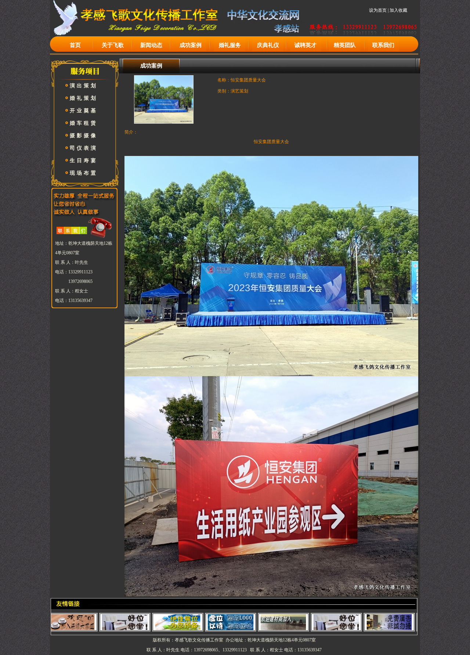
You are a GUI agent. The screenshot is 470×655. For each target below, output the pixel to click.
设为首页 (378, 10)
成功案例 (191, 45)
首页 (75, 45)
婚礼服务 (230, 45)
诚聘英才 (305, 45)
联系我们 (383, 45)
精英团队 (345, 45)
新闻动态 (151, 45)
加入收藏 (398, 10)
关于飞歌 (113, 45)
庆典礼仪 (268, 45)
